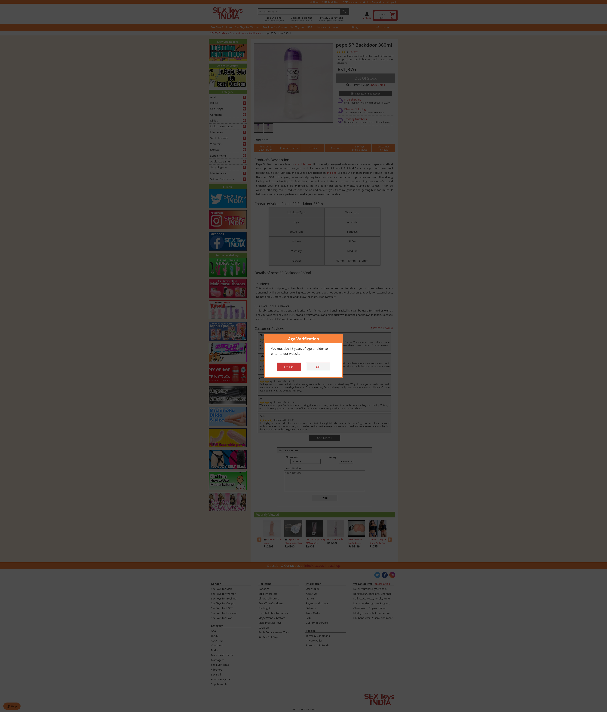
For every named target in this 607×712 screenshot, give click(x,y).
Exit (318, 366)
